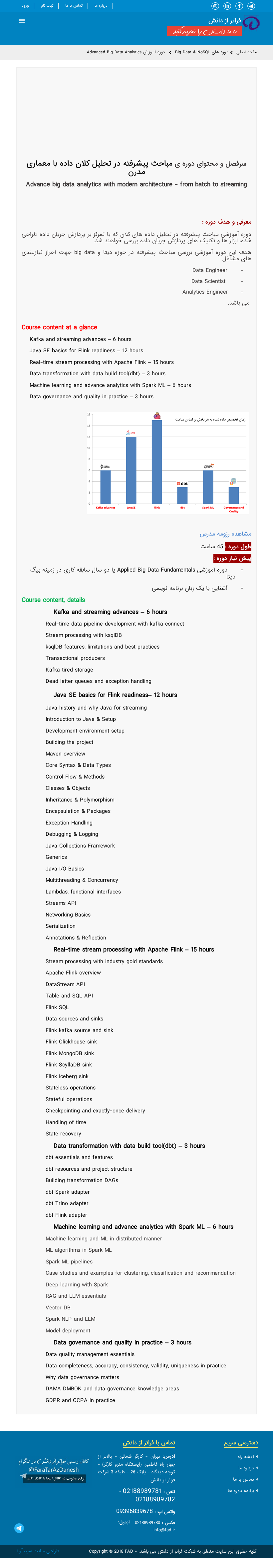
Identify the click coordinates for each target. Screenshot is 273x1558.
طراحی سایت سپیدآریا (38, 1551)
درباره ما (101, 6)
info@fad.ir (164, 1530)
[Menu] (22, 21)
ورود (25, 6)
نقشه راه (246, 1456)
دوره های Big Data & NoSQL (201, 52)
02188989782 (155, 1499)
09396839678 (134, 1511)
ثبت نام (47, 6)
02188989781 (142, 1491)
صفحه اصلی (247, 52)
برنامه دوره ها (241, 1490)
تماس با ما (74, 6)
